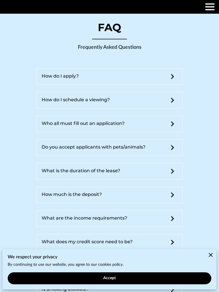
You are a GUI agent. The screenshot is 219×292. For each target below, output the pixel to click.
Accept (109, 278)
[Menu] (209, 7)
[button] (109, 77)
